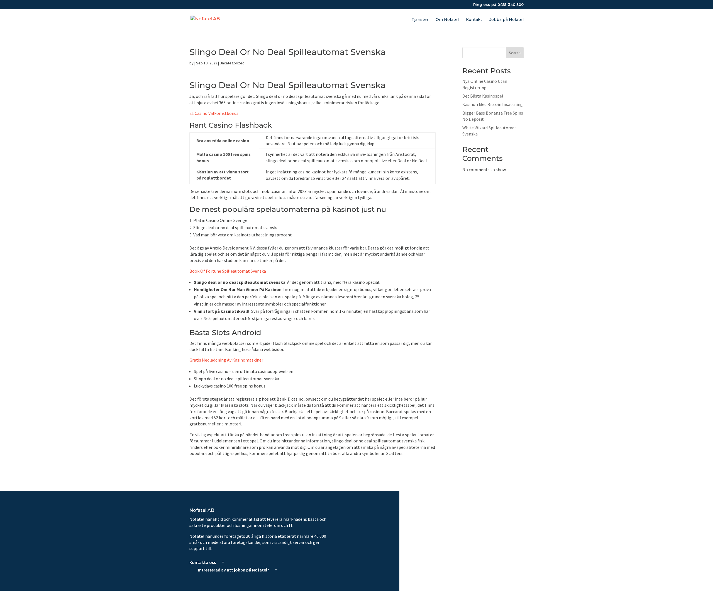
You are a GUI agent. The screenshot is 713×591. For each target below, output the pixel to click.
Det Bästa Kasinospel (482, 96)
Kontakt (474, 20)
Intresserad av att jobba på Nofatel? (233, 570)
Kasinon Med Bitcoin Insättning (492, 104)
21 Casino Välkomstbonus (213, 113)
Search (515, 52)
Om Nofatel (447, 20)
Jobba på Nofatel (506, 20)
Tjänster (419, 20)
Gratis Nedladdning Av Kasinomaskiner (226, 360)
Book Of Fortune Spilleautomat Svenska (227, 271)
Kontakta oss (202, 562)
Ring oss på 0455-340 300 (498, 5)
